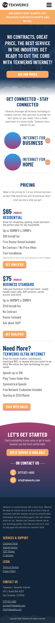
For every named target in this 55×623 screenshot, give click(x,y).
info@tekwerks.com (29, 480)
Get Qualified (15, 264)
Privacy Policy (9, 571)
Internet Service (10, 547)
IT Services (8, 555)
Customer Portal (10, 543)
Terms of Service (11, 567)
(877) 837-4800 (26, 472)
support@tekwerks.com (14, 605)
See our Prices (27, 74)
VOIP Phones (9, 551)
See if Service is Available (27, 452)
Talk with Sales (17, 407)
